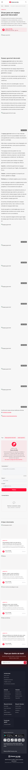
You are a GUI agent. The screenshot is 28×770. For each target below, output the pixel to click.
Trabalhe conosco (7, 681)
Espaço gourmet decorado (10, 437)
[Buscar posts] (26, 2)
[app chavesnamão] (9, 735)
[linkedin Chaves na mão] (19, 740)
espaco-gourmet (21, 437)
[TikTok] (12, 740)
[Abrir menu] (2, 2)
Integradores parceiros (8, 679)
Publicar (14, 489)
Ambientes (3, 9)
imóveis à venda (7, 412)
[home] (14, 756)
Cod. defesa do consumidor (9, 683)
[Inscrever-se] (25, 662)
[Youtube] (8, 740)
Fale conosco (6, 677)
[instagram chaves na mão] (15, 740)
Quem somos (6, 675)
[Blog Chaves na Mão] (14, 2)
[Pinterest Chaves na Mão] (23, 740)
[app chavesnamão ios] (19, 735)
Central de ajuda (7, 724)
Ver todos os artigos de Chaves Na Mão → (14, 459)
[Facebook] (5, 740)
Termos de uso (8, 762)
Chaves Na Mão (14, 450)
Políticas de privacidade (18, 762)
